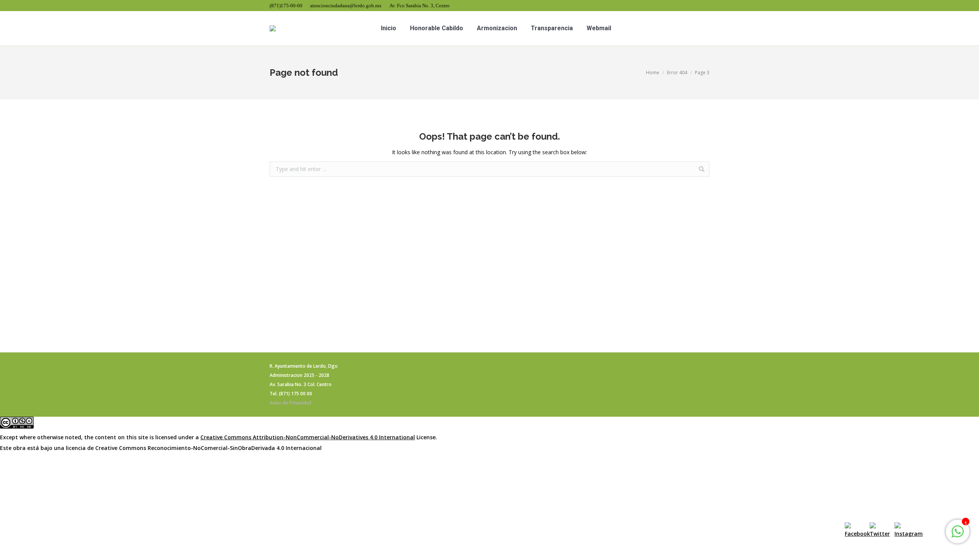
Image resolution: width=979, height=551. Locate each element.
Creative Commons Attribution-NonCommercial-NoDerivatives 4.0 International (307, 437)
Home (652, 72)
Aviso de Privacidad (290, 402)
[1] (957, 535)
